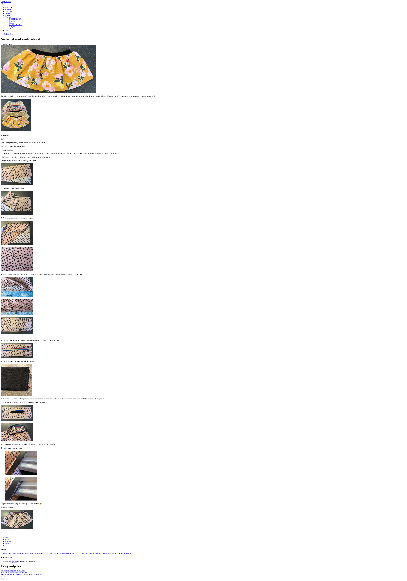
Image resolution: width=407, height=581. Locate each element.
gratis (47, 553)
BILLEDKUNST (15, 19)
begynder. (30, 553)
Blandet (12, 21)
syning (114, 553)
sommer (91, 553)
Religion (12, 27)
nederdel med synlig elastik (69, 553)
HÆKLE (8, 9)
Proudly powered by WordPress (11, 574)
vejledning (127, 553)
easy (42, 553)
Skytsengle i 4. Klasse (13, 571)
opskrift (81, 553)
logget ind (13, 562)
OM (6, 30)
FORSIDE (8, 7)
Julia (13, 553)
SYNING (8, 11)
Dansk (11, 23)
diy (39, 553)
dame (36, 553)
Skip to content (6, 2)
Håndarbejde (7, 34)
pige (86, 553)
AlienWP (39, 574)
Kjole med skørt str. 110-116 (14, 572)
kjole (51, 553)
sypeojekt (120, 553)
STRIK (7, 13)
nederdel (56, 553)
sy (110, 553)
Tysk (11, 28)
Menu (3, 4)
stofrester (106, 553)
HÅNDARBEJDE (15, 25)
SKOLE (8, 17)
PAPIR (7, 15)
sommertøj (98, 553)
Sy (13, 34)
